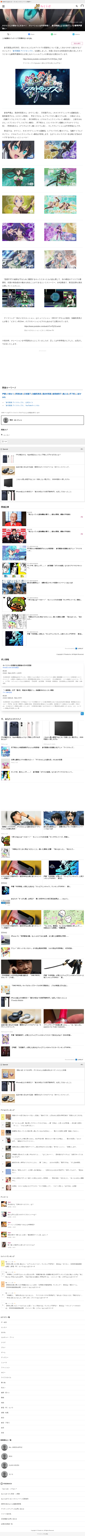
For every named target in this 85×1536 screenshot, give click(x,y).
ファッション (5, 1367)
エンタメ (6, 435)
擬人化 (65, 394)
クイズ (3, 1342)
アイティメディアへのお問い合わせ (12, 1509)
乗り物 (3, 1382)
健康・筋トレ (5, 1392)
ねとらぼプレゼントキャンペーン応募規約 (14, 1499)
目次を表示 (77, 43)
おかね (3, 1332)
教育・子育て (5, 1423)
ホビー (3, 1372)
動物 (2, 1397)
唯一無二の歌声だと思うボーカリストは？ (21, 1245)
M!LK (10, 1456)
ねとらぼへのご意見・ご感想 (10, 1494)
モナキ (11, 1474)
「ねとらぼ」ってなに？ (9, 1489)
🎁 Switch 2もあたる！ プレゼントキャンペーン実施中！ (16, 1)
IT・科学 (4, 1322)
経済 (2, 1428)
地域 (2, 1402)
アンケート (4, 1197)
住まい (3, 1387)
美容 (2, 1433)
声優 (4, 394)
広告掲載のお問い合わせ (9, 1519)
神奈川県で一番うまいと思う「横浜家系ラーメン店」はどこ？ (28, 1235)
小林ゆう (10, 394)
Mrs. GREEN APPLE (15, 1447)
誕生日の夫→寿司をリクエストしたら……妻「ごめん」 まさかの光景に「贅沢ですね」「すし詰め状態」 (46, 1162)
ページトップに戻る (42, 1534)
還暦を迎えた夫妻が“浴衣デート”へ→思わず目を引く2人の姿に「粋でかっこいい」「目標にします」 (44, 1147)
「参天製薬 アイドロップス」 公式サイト (18, 402)
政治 (2, 1417)
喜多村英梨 (46, 394)
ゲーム (3, 1352)
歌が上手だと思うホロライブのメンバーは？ (22, 1214)
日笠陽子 (27, 394)
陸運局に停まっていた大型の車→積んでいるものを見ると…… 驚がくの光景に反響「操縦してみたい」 (46, 1131)
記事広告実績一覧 (7, 1524)
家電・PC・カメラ (7, 1407)
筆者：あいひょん (16, 420)
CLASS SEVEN (14, 1465)
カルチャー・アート (7, 1337)
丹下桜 (72, 394)
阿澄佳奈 (19, 394)
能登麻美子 (57, 394)
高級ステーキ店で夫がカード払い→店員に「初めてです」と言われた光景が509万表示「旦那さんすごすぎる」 (48, 1115)
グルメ (3, 1347)
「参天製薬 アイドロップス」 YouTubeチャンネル (21, 405)
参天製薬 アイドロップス (23, 51)
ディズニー (4, 1357)
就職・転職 (4, 1412)
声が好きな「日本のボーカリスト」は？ (21, 1204)
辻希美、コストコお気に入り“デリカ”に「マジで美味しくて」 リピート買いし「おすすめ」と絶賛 (44, 1186)
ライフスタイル (6, 1377)
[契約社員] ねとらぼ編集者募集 (11, 1504)
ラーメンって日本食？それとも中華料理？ (21, 1224)
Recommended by (70, 648)
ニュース (4, 1362)
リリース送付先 (6, 1514)
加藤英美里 (36, 394)
